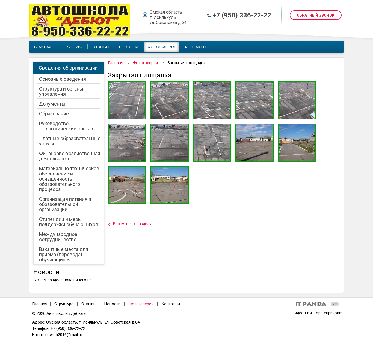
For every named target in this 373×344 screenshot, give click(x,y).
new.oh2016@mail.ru (63, 334)
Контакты (170, 303)
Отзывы (88, 303)
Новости (46, 272)
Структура (63, 303)
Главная (115, 62)
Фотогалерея (161, 46)
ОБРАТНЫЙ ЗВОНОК (315, 15)
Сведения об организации (68, 68)
